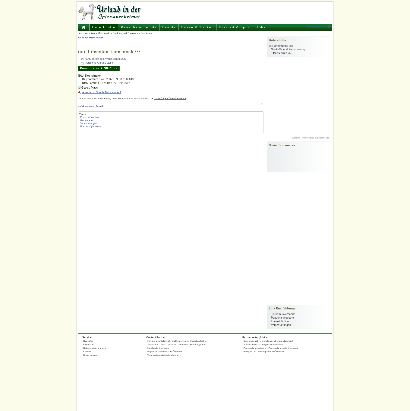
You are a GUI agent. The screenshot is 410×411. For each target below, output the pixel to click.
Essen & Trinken (197, 27)
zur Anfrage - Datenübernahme (170, 98)
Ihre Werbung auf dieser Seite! (315, 138)
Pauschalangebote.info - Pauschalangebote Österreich (270, 348)
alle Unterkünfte (278, 45)
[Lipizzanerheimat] (110, 20)
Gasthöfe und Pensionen (125, 33)
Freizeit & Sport (235, 27)
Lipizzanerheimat (86, 33)
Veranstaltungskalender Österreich (164, 355)
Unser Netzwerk (91, 355)
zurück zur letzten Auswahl (91, 37)
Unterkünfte (104, 27)
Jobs (261, 27)
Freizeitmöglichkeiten (91, 126)
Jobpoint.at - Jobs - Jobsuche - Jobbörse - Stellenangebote (176, 344)
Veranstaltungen (88, 123)
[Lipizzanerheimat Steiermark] (83, 29)
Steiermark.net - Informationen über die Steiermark (268, 341)
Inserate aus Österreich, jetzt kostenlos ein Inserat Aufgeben (177, 341)
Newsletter (88, 341)
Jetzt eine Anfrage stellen (99, 62)
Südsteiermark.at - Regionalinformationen (263, 344)
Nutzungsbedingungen (94, 348)
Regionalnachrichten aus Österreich (165, 351)
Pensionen (146, 33)
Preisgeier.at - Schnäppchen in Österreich (263, 351)
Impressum (88, 344)
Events (169, 27)
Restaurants (86, 120)
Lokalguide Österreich (158, 348)
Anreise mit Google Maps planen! (101, 92)
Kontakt (87, 351)
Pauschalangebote (139, 27)
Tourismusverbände (283, 314)
